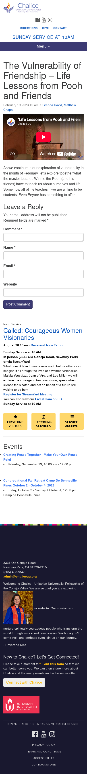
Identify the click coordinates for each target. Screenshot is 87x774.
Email (9, 266)
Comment (12, 229)
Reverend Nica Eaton (47, 345)
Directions (29, 28)
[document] (43, 285)
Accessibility (43, 758)
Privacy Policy (43, 744)
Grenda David (52, 105)
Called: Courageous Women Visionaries (43, 334)
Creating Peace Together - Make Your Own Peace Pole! (40, 457)
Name (9, 247)
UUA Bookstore (44, 764)
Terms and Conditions (43, 751)
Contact (60, 28)
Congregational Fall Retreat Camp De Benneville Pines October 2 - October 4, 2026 (40, 483)
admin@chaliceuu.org (20, 576)
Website (10, 284)
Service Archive (71, 424)
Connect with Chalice (24, 682)
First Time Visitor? (15, 424)
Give (45, 28)
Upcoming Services (44, 424)
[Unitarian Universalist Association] (22, 704)
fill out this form (51, 664)
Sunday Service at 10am (43, 37)
